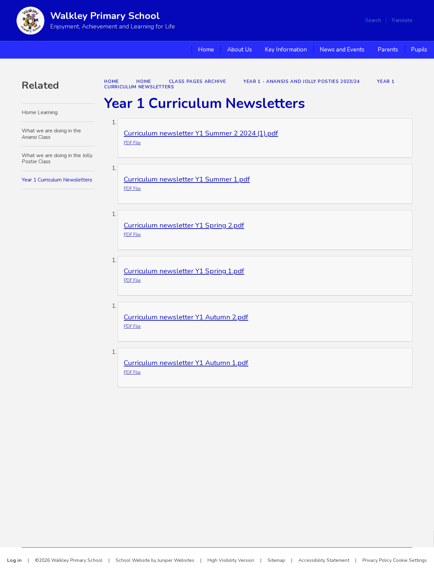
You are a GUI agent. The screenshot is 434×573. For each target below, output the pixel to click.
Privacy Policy (377, 560)
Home (111, 82)
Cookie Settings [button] (410, 560)
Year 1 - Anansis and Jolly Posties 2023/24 (301, 82)
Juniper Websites (176, 560)
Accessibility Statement (323, 560)
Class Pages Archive (197, 82)
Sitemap (276, 560)
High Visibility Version (231, 560)
